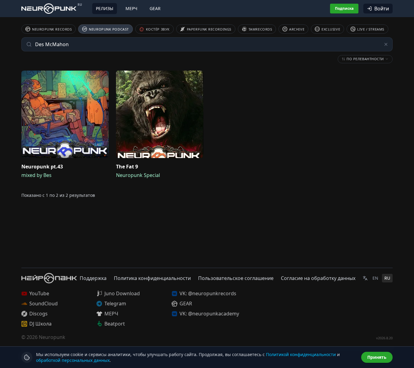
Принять (377, 357)
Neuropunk (52, 337)
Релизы (104, 8)
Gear (155, 8)
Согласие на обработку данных (318, 278)
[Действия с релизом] (102, 76)
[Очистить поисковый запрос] (386, 44)
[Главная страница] (48, 8)
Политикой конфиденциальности (301, 354)
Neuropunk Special (138, 175)
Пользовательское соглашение (236, 278)
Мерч (131, 8)
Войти (381, 8)
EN (375, 278)
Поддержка (93, 278)
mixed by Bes (36, 175)
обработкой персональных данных (73, 360)
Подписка (344, 8)
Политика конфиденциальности (152, 278)
